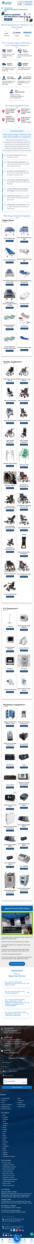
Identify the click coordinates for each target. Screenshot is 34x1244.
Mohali (4, 1144)
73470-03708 (28, 2)
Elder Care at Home (8, 1173)
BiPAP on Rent (7, 1183)
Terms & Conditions (6, 1105)
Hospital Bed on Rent (9, 1181)
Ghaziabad (5, 1123)
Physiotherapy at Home (9, 1167)
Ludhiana (5, 1152)
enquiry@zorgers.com (11, 1053)
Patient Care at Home (9, 1175)
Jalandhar (5, 1154)
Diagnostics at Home (8, 1177)
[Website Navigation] (2, 8)
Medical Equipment (9, 1241)
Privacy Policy (21, 1105)
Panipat (5, 1125)
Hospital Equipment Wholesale (15, 9)
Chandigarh (6, 1146)
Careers (20, 1102)
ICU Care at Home (8, 1171)
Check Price (9, 241)
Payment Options (6, 1109)
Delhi (4, 11)
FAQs (3, 1102)
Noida (4, 1121)
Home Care (8, 8)
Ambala (5, 1129)
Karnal (4, 1127)
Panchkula (5, 1142)
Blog (19, 1098)
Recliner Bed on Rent (8, 1185)
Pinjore (4, 1150)
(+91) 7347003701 (13, 1227)
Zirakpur (5, 1138)
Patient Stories (5, 1098)
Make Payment (6, 1233)
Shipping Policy (5, 1107)
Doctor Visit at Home (8, 1169)
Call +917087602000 (12, 931)
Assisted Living (24, 1241)
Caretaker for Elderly (8, 1165)
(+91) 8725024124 (10, 1031)
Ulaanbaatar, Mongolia (9, 1156)
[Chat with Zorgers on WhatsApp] (32, 1234)
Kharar (4, 1148)
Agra (4, 1134)
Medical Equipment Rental (10, 1179)
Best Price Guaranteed (17, 964)
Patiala (4, 1132)
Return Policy (21, 1107)
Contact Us (21, 1100)
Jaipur (4, 1140)
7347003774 (28, 4)
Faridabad (5, 1119)
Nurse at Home (7, 1163)
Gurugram (5, 1117)
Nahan (4, 1136)
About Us (4, 1100)
